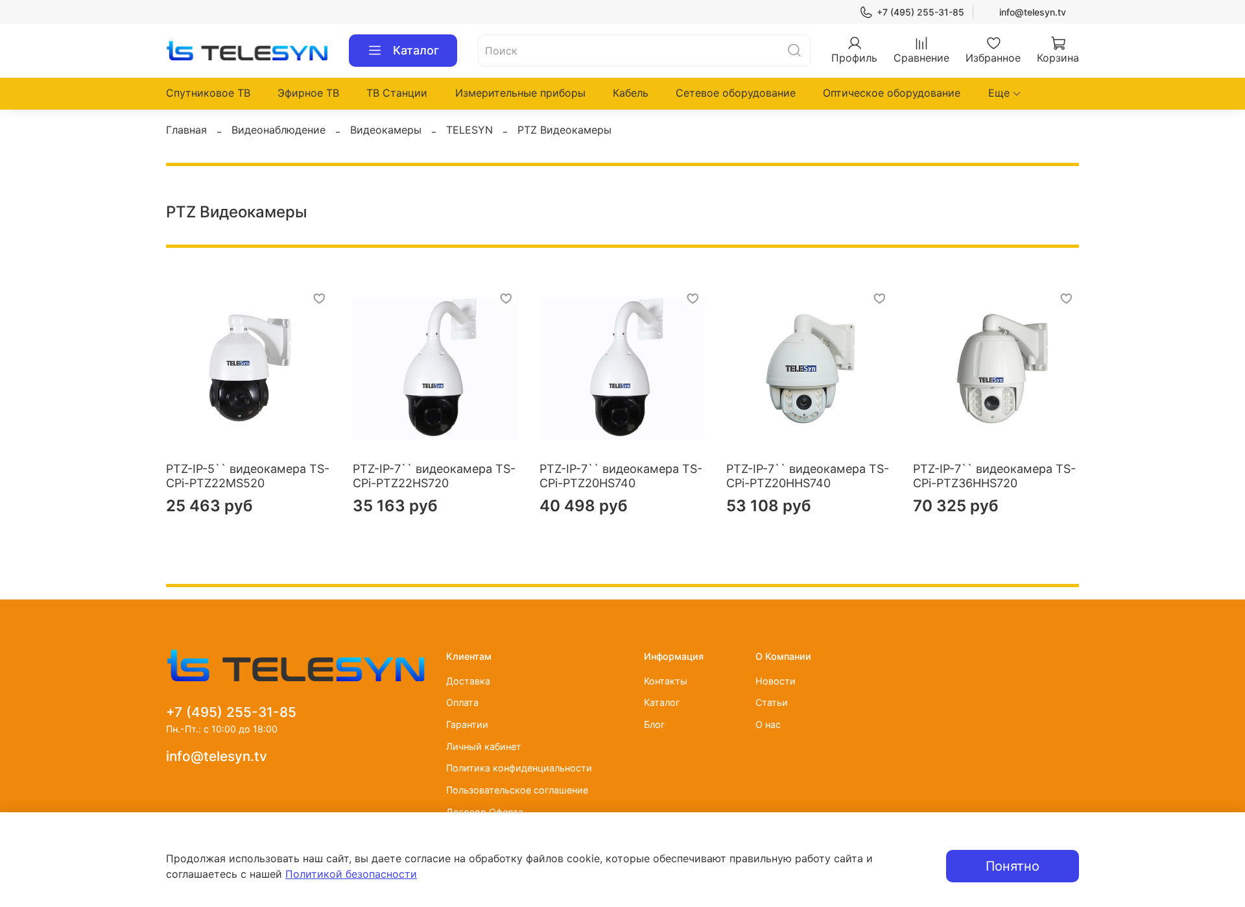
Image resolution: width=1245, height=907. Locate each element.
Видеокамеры (385, 129)
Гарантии (467, 724)
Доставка (468, 680)
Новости (775, 680)
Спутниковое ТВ (208, 92)
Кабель (630, 92)
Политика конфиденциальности (519, 767)
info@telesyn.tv (1032, 12)
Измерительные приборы (520, 92)
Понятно (1012, 866)
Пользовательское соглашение (517, 789)
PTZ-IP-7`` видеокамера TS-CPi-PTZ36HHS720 (994, 476)
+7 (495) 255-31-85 (920, 12)
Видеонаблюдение (278, 129)
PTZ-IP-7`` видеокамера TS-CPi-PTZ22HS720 (434, 476)
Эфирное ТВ (308, 92)
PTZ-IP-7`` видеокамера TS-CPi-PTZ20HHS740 (807, 476)
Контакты (665, 680)
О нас (768, 724)
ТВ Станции (396, 92)
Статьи (771, 702)
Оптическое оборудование (891, 92)
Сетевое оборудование (736, 92)
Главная (186, 129)
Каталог (416, 50)
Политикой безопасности (351, 873)
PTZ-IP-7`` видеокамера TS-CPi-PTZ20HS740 (621, 476)
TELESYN (469, 129)
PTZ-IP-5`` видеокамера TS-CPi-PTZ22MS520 (247, 476)
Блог (654, 724)
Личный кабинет (483, 746)
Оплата (462, 702)
